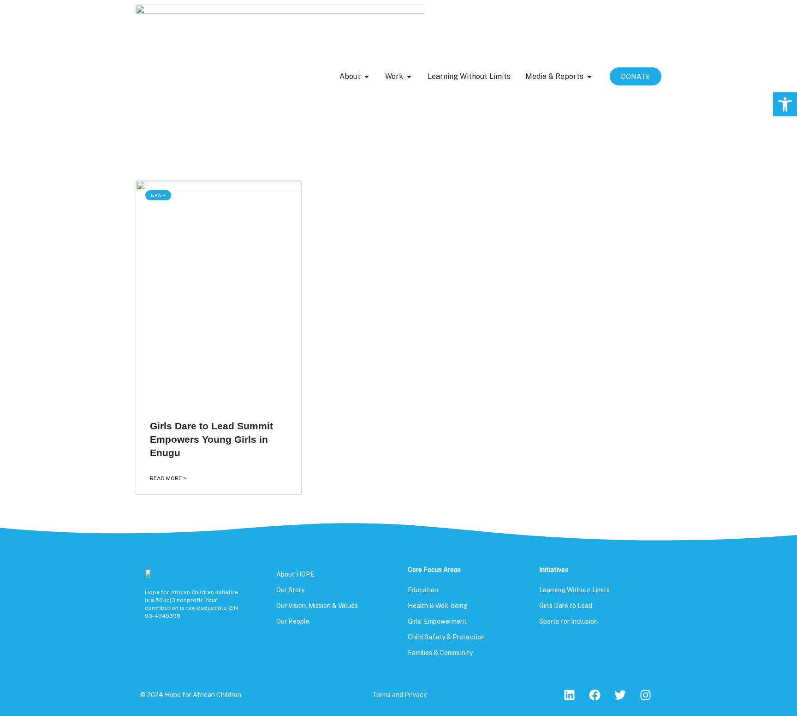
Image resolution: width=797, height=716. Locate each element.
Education (423, 590)
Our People (292, 621)
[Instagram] (645, 695)
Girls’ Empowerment (437, 621)
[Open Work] (409, 76)
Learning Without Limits (574, 590)
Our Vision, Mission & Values (317, 605)
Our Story (290, 590)
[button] (785, 104)
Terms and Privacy (399, 694)
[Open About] (366, 76)
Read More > (168, 478)
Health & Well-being (438, 605)
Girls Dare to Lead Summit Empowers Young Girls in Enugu (211, 439)
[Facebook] (594, 695)
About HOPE (295, 574)
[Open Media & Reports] (589, 76)
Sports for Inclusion (568, 621)
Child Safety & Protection (446, 637)
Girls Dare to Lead (565, 605)
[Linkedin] (569, 695)
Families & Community (440, 652)
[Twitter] (619, 695)
